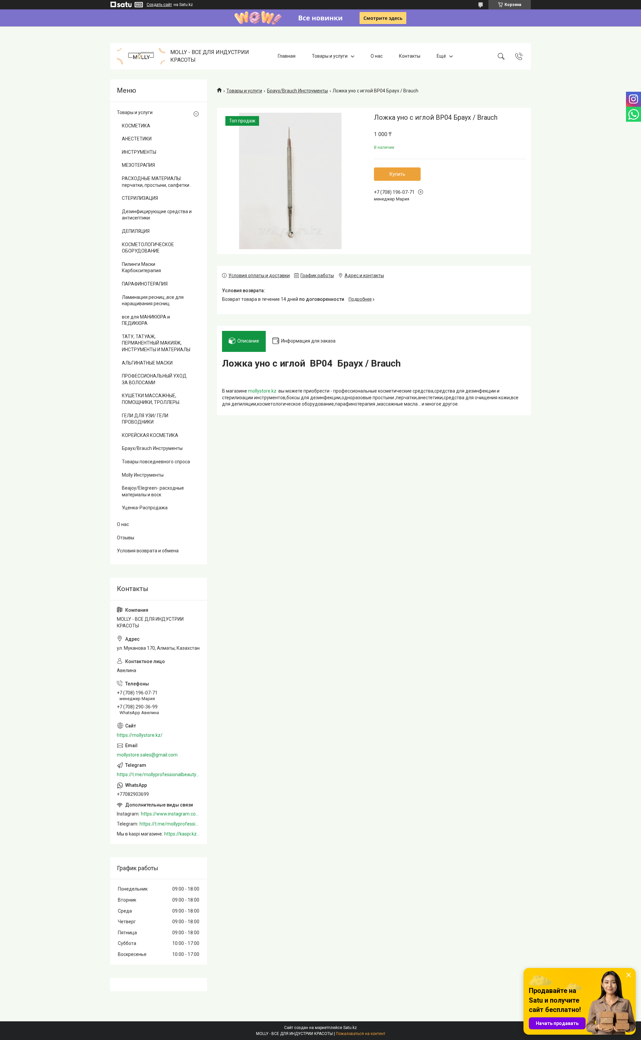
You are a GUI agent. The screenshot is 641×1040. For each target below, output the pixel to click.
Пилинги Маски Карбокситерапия (141, 268)
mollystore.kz (262, 391)
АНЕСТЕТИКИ (137, 138)
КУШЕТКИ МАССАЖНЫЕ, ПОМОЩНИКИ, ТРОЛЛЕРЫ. (151, 399)
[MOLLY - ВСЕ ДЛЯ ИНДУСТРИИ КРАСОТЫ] (141, 56)
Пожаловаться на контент (360, 1033)
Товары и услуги (330, 56)
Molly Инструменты (143, 475)
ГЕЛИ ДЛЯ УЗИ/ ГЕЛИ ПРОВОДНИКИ (145, 419)
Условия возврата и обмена (148, 550)
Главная (286, 56)
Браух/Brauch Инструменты (297, 90)
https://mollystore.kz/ (140, 735)
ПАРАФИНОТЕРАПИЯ (145, 284)
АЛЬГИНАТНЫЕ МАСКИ (147, 363)
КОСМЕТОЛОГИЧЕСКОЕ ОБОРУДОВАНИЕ (148, 248)
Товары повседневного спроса (156, 461)
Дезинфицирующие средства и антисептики (157, 215)
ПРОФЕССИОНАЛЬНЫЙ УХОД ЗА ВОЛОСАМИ (154, 379)
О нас (377, 56)
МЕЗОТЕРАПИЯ (138, 165)
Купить (397, 174)
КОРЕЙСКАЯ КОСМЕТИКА (150, 435)
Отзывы (125, 537)
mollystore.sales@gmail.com (147, 754)
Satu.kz (350, 1027)
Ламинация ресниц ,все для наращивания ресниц (153, 301)
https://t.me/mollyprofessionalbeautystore (158, 774)
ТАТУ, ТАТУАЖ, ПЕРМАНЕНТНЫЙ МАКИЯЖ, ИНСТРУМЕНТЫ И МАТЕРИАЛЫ (156, 343)
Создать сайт (159, 4)
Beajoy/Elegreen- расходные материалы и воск (153, 491)
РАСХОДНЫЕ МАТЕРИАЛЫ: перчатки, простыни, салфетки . (156, 182)
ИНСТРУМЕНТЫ (139, 152)
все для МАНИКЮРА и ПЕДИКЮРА (146, 320)
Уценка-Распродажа (145, 507)
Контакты (409, 56)
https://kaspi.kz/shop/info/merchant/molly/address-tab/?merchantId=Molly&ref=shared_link (182, 834)
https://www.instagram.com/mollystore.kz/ (170, 814)
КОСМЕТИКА (136, 125)
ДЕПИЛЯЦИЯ (136, 231)
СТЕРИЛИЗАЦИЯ (140, 198)
